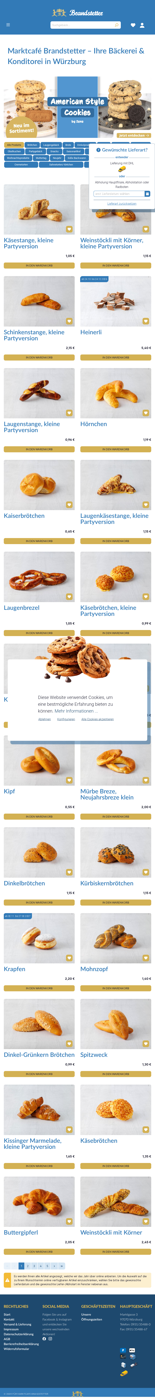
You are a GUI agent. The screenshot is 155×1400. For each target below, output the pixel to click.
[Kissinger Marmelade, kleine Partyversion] (39, 1110)
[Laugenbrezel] (39, 577)
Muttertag (41, 158)
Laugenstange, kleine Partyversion (32, 427)
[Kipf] (39, 760)
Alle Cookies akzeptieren (97, 719)
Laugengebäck (51, 145)
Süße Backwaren (77, 158)
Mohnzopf (94, 969)
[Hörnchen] (115, 393)
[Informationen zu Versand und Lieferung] (99, 150)
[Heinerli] (115, 301)
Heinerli (91, 332)
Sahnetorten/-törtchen (61, 164)
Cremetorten (21, 164)
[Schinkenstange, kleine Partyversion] (39, 301)
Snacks (54, 151)
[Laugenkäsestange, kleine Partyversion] (115, 485)
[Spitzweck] (115, 1024)
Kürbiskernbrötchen (106, 883)
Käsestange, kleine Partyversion (28, 243)
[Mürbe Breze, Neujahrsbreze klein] (115, 760)
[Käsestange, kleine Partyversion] (39, 209)
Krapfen (14, 969)
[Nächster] (148, 107)
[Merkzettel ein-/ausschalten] (68, 228)
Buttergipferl (21, 1233)
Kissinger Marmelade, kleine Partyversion (32, 1144)
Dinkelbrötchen (24, 883)
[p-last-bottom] (61, 1266)
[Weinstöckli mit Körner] (115, 1202)
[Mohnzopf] (115, 938)
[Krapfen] (39, 938)
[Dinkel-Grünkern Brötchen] (39, 1024)
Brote (68, 145)
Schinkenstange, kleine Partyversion (34, 335)
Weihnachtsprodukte (18, 158)
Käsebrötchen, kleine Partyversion (108, 611)
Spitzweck (94, 1055)
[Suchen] (116, 25)
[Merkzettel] (133, 25)
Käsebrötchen (98, 1141)
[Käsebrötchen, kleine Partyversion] (115, 577)
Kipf (9, 791)
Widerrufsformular (16, 1349)
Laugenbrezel (22, 608)
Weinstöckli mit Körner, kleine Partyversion (111, 243)
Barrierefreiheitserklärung (21, 1344)
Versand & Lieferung (17, 1324)
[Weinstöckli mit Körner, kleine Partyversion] (115, 209)
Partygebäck (35, 151)
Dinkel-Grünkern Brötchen (39, 1055)
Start (7, 1314)
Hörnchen (93, 424)
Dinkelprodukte (85, 145)
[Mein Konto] (142, 25)
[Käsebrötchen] (115, 1110)
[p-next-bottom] (54, 1266)
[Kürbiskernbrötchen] (115, 852)
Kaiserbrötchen (24, 516)
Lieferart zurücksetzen (121, 203)
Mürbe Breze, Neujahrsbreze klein (107, 794)
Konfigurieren (66, 719)
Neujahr (57, 158)
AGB (7, 1339)
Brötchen (32, 145)
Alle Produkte (14, 145)
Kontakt (9, 1319)
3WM (9, 1394)
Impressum (11, 1329)
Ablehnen (44, 719)
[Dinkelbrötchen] (39, 852)
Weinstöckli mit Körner (111, 1233)
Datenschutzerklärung (18, 1334)
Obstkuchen (14, 151)
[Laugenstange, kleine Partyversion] (39, 393)
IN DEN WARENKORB (39, 265)
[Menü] (8, 24)
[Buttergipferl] (39, 1202)
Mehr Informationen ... (76, 711)
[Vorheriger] (6, 107)
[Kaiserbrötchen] (39, 485)
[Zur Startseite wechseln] (77, 13)
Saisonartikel (74, 151)
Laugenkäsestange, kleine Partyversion (114, 519)
